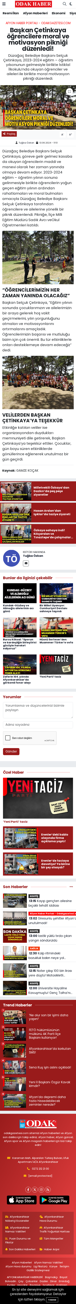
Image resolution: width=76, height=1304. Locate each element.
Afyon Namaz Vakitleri (48, 1262)
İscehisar (48, 1285)
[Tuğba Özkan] (11, 558)
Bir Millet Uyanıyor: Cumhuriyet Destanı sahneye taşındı (53, 608)
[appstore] (21, 1201)
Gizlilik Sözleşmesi (38, 1270)
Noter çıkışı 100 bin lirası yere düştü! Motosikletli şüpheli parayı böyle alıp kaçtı (50, 973)
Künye (53, 1266)
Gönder (11, 751)
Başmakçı (51, 1277)
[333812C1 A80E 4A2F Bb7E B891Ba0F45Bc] (38, 257)
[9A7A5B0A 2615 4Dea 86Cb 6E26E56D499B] (38, 382)
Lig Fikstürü (40, 1266)
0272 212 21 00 (40, 1169)
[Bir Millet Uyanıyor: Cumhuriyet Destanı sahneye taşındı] (56, 593)
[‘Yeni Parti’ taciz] (56, 664)
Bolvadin (10, 1281)
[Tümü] (71, 887)
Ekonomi (58, 13)
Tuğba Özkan (26, 142)
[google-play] (54, 1201)
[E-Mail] (26, 563)
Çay (20, 1281)
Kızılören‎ (62, 1285)
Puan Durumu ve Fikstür (18, 1240)
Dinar (53, 1281)
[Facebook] (28, 1190)
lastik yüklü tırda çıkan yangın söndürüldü (50, 938)
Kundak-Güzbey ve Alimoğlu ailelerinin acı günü (18, 608)
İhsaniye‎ (35, 1285)
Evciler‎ (11, 1285)
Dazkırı (44, 1281)
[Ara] (64, 4)
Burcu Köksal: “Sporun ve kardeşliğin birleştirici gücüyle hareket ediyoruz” (19, 644)
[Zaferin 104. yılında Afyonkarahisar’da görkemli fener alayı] (20, 664)
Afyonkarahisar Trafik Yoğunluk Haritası (55, 1229)
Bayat (64, 1277)
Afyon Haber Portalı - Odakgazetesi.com (38, 23)
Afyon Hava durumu (18, 1266)
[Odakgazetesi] (33, 3)
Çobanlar (32, 1281)
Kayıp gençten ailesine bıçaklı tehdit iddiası (50, 903)
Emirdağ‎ (64, 1281)
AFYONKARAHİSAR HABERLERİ (25, 1277)
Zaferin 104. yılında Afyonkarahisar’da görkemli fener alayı (17, 679)
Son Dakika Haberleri (22, 1249)
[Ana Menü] (4, 4)
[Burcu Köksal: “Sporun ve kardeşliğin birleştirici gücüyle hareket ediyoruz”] (20, 627)
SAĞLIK (34, 948)
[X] (35, 1190)
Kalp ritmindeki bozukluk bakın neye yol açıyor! (46, 955)
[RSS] (48, 1190)
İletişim (64, 1266)
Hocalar (22, 1285)
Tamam (52, 1299)
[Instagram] (41, 1190)
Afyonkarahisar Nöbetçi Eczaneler (17, 1218)
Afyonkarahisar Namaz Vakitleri (17, 1229)
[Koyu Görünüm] (71, 4)
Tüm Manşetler (53, 1238)
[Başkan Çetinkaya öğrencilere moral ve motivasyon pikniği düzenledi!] (38, 107)
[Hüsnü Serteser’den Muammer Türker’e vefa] (56, 627)
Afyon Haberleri (35, 13)
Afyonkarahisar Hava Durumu (52, 1218)
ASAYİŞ (34, 896)
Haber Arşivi (51, 1249)
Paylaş (11, 134)
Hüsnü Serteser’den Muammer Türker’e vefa (56, 641)
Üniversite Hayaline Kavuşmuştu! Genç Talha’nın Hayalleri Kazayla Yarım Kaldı (50, 990)
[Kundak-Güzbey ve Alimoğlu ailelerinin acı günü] (20, 593)
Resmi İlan (11, 13)
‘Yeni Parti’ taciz (50, 676)
